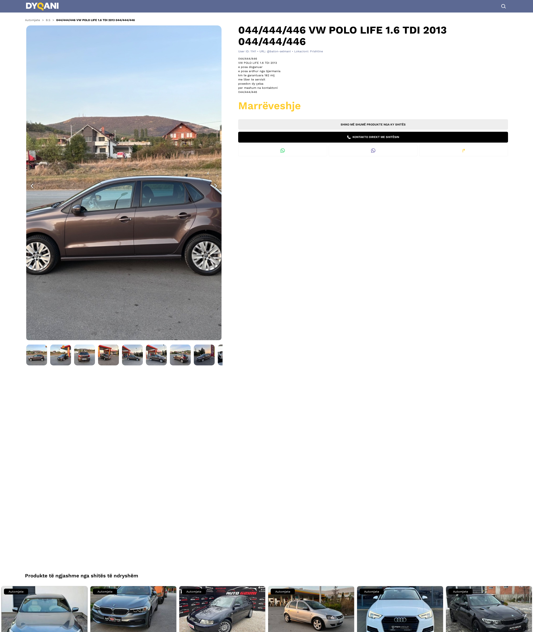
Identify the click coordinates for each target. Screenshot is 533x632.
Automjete (32, 20)
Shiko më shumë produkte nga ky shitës (373, 124)
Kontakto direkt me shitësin (375, 137)
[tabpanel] (124, 182)
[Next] (215, 186)
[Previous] (32, 186)
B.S (48, 20)
